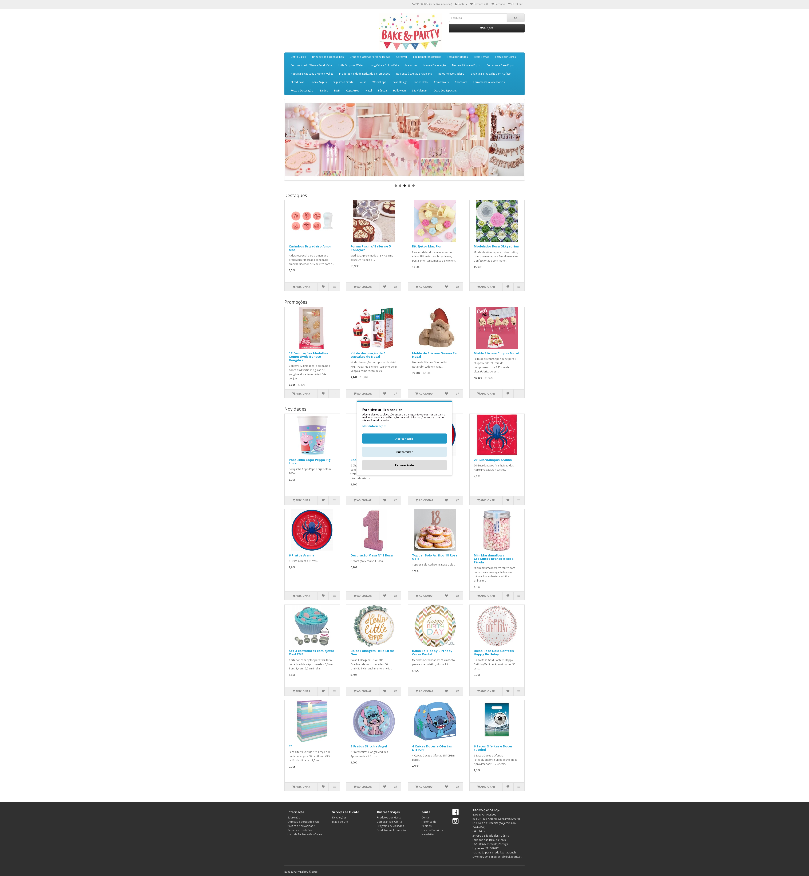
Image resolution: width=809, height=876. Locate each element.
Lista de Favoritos (432, 830)
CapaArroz (352, 90)
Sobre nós (294, 817)
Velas (363, 82)
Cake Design (399, 82)
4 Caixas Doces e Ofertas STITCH (432, 748)
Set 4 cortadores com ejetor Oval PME (311, 652)
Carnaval (401, 57)
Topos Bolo (421, 82)
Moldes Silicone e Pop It (466, 65)
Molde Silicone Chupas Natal (496, 353)
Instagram (455, 821)
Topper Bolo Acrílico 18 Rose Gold (434, 557)
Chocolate (461, 82)
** (290, 746)
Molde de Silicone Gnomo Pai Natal (434, 355)
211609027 (492, 848)
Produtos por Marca (389, 817)
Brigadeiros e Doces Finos (328, 57)
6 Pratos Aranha (301, 555)
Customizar (404, 452)
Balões (324, 90)
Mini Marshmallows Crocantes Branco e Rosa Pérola (493, 558)
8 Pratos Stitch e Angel (369, 746)
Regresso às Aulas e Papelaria (414, 73)
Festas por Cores (505, 57)
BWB (337, 90)
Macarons (411, 65)
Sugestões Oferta (343, 82)
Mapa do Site (340, 822)
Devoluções (339, 817)
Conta (425, 817)
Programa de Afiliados (390, 826)
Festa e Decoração (302, 90)
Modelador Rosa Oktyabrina (496, 246)
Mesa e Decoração (434, 65)
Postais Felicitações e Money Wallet (312, 73)
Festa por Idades (457, 57)
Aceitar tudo (404, 439)
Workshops (379, 82)
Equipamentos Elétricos (427, 57)
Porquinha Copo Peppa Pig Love (310, 461)
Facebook (455, 812)
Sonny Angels (319, 82)
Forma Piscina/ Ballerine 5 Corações (371, 248)
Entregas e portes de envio (304, 822)
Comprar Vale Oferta (389, 822)
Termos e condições (300, 830)
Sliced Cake (297, 82)
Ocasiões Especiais (445, 90)
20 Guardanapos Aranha (493, 460)
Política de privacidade (301, 826)
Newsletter (428, 834)
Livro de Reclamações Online (305, 834)
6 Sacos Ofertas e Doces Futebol (493, 748)
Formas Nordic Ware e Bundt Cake (311, 65)
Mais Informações (374, 426)
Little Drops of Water (351, 65)
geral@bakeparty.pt (509, 857)
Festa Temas (481, 57)
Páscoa (382, 90)
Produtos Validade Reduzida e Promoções (364, 73)
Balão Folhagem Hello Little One (372, 652)
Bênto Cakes (298, 57)
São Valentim (419, 90)
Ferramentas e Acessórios (489, 82)
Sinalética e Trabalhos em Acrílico (491, 73)
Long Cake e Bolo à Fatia (384, 65)
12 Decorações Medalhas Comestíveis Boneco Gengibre (308, 356)
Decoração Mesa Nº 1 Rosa (372, 555)
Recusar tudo (404, 465)
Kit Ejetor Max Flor (427, 246)
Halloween (399, 90)
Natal (369, 90)
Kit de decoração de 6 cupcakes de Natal (368, 355)
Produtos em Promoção (391, 830)
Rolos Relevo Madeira (451, 73)
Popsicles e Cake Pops (500, 65)
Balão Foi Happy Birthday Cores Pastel (432, 652)
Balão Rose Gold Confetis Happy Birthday (494, 652)
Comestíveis (441, 82)
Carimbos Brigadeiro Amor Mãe (310, 248)
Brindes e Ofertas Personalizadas (370, 57)
